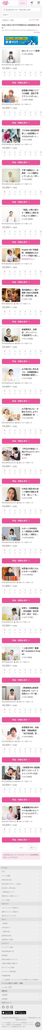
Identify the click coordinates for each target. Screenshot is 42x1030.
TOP (3, 872)
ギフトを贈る (6, 900)
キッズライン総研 (7, 947)
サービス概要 (6, 876)
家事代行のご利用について (10, 896)
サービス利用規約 (6, 1022)
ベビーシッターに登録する (10, 908)
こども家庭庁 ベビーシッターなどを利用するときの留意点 (20, 980)
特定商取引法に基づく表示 (18, 1026)
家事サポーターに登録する (10, 912)
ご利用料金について (8, 892)
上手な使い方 (6, 927)
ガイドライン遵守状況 (9, 971)
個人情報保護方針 (17, 1024)
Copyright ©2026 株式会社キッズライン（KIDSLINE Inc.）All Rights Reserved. (21, 1019)
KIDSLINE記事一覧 (8, 951)
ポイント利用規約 (6, 1024)
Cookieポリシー (6, 1026)
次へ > (33, 847)
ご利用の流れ (6, 931)
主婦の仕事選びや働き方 (9, 963)
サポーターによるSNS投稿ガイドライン (22, 1022)
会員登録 (6, 855)
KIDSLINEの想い (7, 880)
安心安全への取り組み (9, 888)
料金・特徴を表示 (19, 82)
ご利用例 (4, 923)
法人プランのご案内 (8, 967)
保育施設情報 (6, 975)
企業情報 (4, 995)
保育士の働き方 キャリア (10, 959)
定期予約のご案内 (7, 939)
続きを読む (37, 32)
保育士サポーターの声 (9, 916)
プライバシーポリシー (29, 1024)
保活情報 (4, 955)
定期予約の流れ (7, 935)
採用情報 (4, 999)
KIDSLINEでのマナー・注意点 (11, 884)
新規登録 (22, 3)
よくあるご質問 (7, 987)
